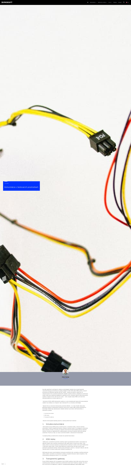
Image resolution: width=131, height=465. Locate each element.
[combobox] (3, 464)
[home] (44, 2)
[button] (93, 2)
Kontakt (119, 2)
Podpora (115, 2)
